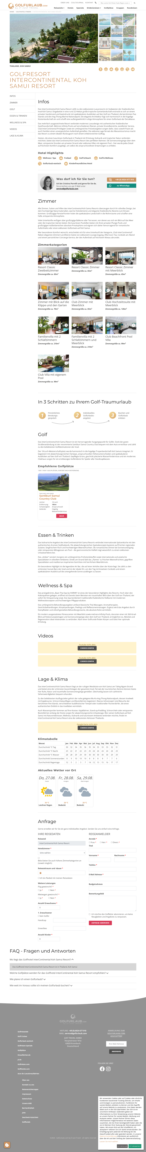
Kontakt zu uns (28, 1085)
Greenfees (42, 928)
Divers (115, 842)
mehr (61, 516)
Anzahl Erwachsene (47, 903)
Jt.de (19, 1060)
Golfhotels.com (24, 1069)
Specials (80, 8)
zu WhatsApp (123, 185)
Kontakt (89, 3)
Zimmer (13, 102)
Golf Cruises (22, 1036)
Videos (13, 129)
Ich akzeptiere (134, 1146)
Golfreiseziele (23, 1032)
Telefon (92, 865)
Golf (12, 109)
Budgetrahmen (96, 884)
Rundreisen (132, 8)
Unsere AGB (26, 1103)
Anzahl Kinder (44, 934)
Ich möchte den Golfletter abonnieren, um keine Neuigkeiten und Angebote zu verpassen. (112, 915)
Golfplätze (108, 8)
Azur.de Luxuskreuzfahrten (28, 1073)
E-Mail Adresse (95, 874)
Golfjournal (77, 3)
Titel (91, 846)
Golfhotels (26, 1122)
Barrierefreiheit (28, 1108)
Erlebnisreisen (93, 8)
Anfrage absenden (100, 923)
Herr (104, 842)
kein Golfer (44, 916)
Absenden (116, 1051)
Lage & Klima (16, 135)
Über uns (65, 3)
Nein (52, 890)
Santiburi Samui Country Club (49, 497)
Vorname (93, 855)
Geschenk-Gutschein (30, 1117)
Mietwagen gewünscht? (48, 894)
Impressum (26, 1094)
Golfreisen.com (24, 1064)
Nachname (119, 855)
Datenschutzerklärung (108, 1136)
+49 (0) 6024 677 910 (124, 179)
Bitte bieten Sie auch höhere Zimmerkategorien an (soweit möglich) (59, 861)
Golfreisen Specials (25, 1046)
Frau (93, 842)
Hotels (70, 8)
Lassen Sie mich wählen (109, 1141)
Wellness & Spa (18, 122)
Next (100, 256)
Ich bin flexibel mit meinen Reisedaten (56, 878)
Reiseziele (58, 8)
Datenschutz (27, 1099)
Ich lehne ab (122, 1146)
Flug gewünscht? (45, 886)
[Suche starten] (134, 3)
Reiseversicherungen (30, 1089)
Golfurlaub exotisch (25, 1041)
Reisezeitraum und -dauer (50, 868)
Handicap (42, 920)
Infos (13, 96)
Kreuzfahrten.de (24, 1055)
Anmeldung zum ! (116, 1033)
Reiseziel (42, 839)
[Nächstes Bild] (88, 38)
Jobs (24, 1113)
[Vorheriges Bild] (19, 38)
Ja (40, 890)
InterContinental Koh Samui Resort (47, 12)
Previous (74, 256)
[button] (105, 19)
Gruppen (120, 8)
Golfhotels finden (23, 12)
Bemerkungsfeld (96, 893)
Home (12, 12)
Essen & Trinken (18, 115)
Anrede (92, 839)
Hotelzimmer (44, 848)
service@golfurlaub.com (67, 188)
